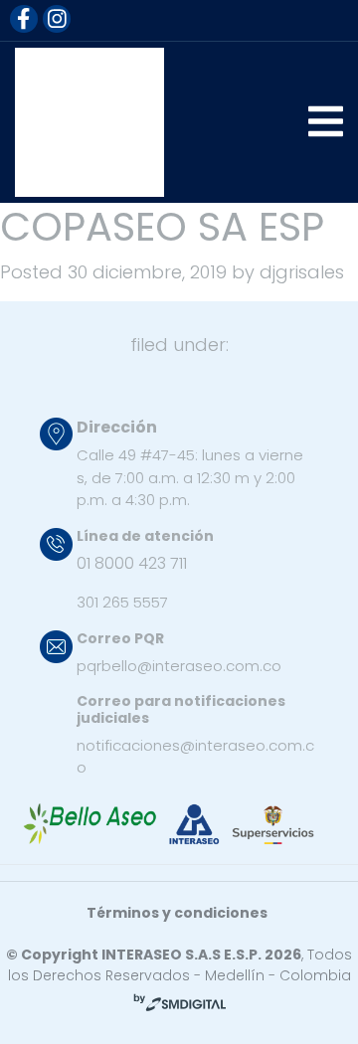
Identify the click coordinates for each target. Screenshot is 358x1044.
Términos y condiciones (177, 913)
